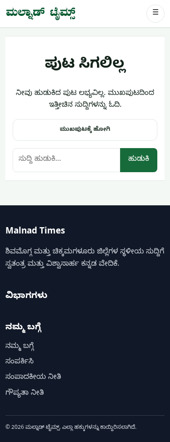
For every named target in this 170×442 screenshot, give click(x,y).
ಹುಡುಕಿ (138, 160)
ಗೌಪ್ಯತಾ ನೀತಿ (24, 394)
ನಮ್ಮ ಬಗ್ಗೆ (19, 347)
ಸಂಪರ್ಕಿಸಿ (19, 363)
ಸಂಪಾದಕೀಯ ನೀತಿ (33, 378)
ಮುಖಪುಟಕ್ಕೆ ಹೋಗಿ (85, 130)
